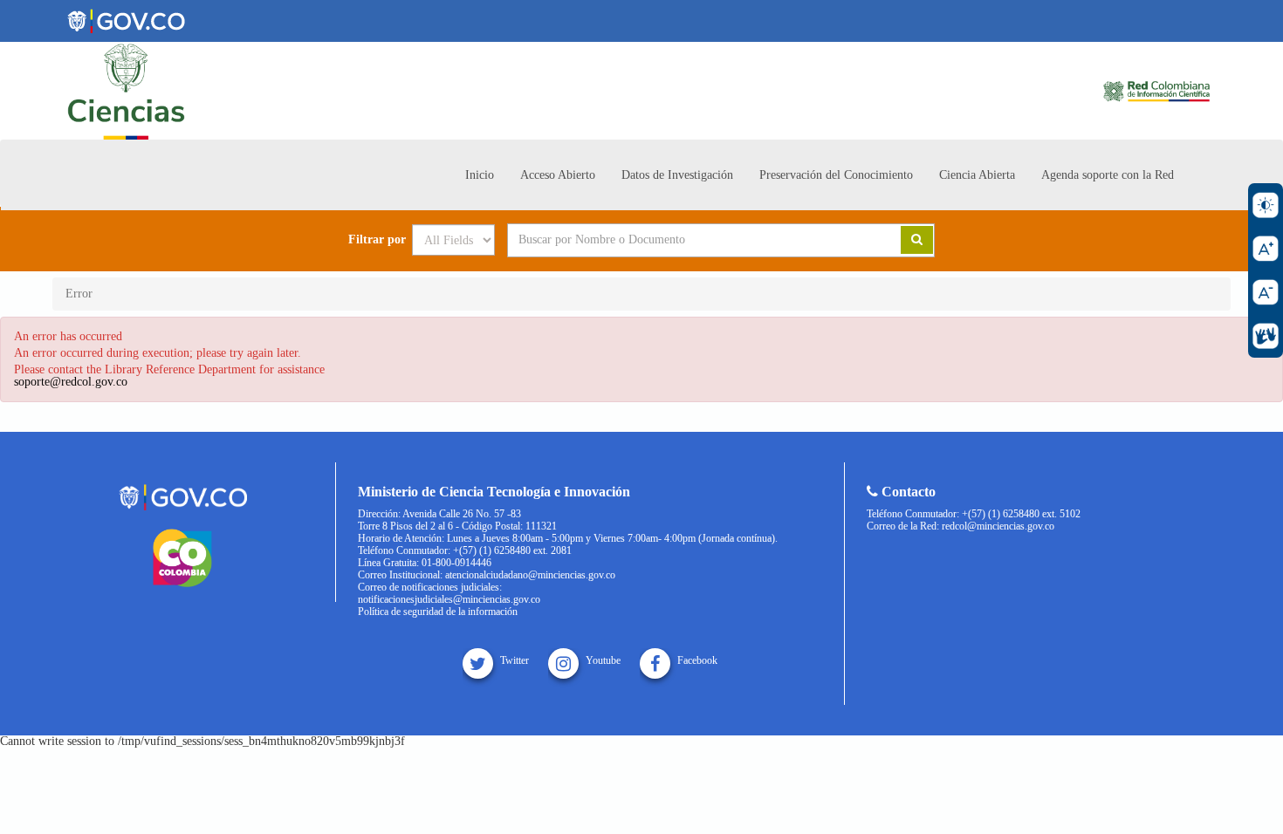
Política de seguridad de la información (438, 611)
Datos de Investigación (677, 174)
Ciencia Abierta (977, 174)
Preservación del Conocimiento (836, 174)
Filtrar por (377, 240)
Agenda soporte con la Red (1107, 174)
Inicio (479, 174)
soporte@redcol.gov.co (70, 381)
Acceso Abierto (557, 174)
